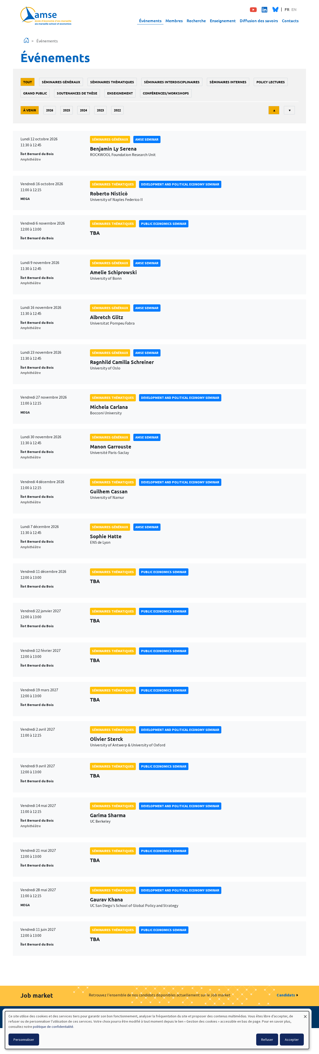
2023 (100, 110)
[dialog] (157, 1030)
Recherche (196, 20)
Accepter (292, 1039)
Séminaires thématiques (112, 82)
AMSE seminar (147, 139)
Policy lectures (270, 82)
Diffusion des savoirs (259, 20)
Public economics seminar (163, 223)
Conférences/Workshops (166, 93)
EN (294, 9)
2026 (49, 110)
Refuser (267, 1039)
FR (287, 9)
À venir (29, 110)
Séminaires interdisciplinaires (172, 82)
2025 (66, 110)
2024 (83, 110)
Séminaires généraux (61, 82)
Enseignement (223, 20)
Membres (174, 20)
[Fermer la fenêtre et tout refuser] (305, 1014)
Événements (150, 20)
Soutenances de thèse (77, 93)
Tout (27, 82)
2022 (117, 110)
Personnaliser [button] (23, 1039)
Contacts (290, 20)
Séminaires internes (228, 82)
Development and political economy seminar (180, 184)
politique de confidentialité (53, 1026)
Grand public (35, 93)
